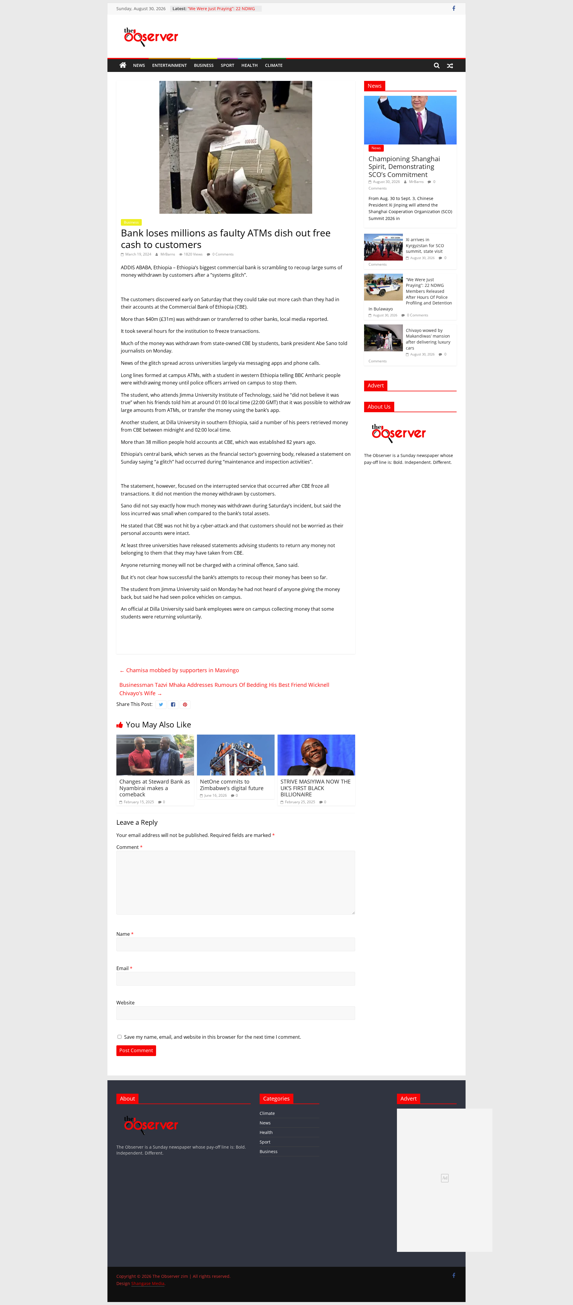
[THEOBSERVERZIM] (399, 420)
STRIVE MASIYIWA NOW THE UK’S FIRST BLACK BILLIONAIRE (316, 788)
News (139, 65)
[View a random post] (450, 65)
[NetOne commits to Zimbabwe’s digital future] (236, 738)
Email (124, 968)
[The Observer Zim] (123, 65)
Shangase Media (147, 1283)
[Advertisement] (236, 474)
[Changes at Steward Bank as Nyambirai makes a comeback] (155, 738)
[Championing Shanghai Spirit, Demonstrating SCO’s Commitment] (410, 99)
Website (125, 1002)
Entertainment (169, 65)
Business (204, 65)
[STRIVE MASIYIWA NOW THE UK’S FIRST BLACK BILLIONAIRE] (316, 738)
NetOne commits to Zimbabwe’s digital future (232, 785)
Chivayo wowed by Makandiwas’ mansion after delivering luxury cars (428, 339)
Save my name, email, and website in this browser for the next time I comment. (212, 1037)
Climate (274, 65)
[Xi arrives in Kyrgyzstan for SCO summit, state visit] (383, 237)
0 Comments (223, 254)
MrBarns (168, 254)
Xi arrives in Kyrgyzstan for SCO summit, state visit (425, 245)
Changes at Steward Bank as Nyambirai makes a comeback (154, 788)
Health (249, 65)
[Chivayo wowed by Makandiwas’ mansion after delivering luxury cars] (383, 327)
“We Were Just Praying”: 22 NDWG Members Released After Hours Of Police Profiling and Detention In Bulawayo (410, 294)
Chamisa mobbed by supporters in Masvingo (179, 670)
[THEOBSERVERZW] (151, 1111)
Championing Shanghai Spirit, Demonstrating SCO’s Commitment (404, 166)
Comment (129, 847)
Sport (227, 65)
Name (125, 934)
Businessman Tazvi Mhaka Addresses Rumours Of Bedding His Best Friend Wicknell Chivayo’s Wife (224, 689)
